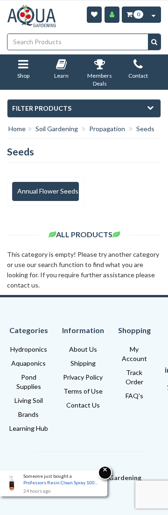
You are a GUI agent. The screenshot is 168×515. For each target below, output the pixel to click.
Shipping (83, 363)
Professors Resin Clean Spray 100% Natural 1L (60, 482)
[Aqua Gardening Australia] (31, 16)
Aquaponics (28, 363)
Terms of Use (83, 391)
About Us (83, 349)
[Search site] (154, 42)
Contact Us (83, 405)
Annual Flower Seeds (47, 191)
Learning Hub (28, 428)
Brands (28, 414)
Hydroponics (28, 349)
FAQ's (134, 396)
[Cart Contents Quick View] (153, 15)
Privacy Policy (83, 377)
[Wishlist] (94, 15)
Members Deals (99, 79)
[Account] (112, 15)
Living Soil (28, 400)
